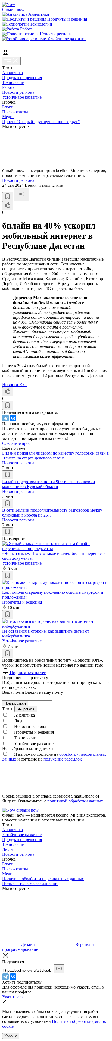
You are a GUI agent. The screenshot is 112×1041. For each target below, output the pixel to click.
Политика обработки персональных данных (43, 878)
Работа (8, 87)
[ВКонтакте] (13, 418)
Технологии (13, 82)
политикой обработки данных (75, 801)
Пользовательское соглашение (30, 883)
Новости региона (18, 92)
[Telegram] (5, 418)
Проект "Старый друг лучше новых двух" (41, 121)
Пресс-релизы (15, 112)
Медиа (8, 116)
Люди (7, 849)
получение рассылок (62, 759)
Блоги (7, 107)
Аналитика (12, 72)
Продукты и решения (22, 77)
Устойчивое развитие (22, 97)
